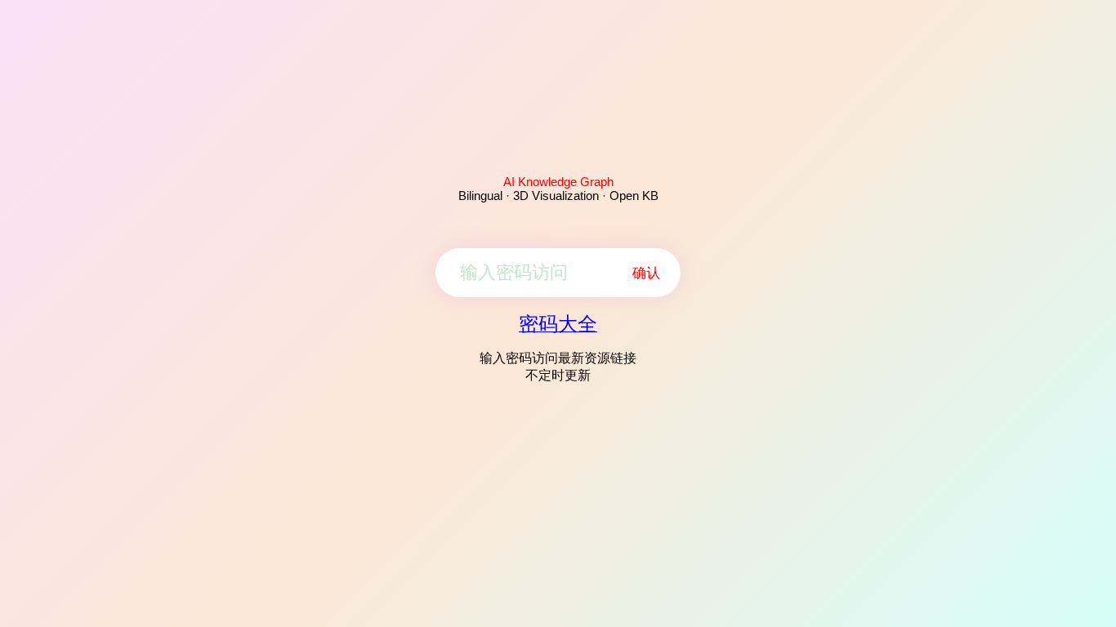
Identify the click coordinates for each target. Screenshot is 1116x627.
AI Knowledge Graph (558, 182)
